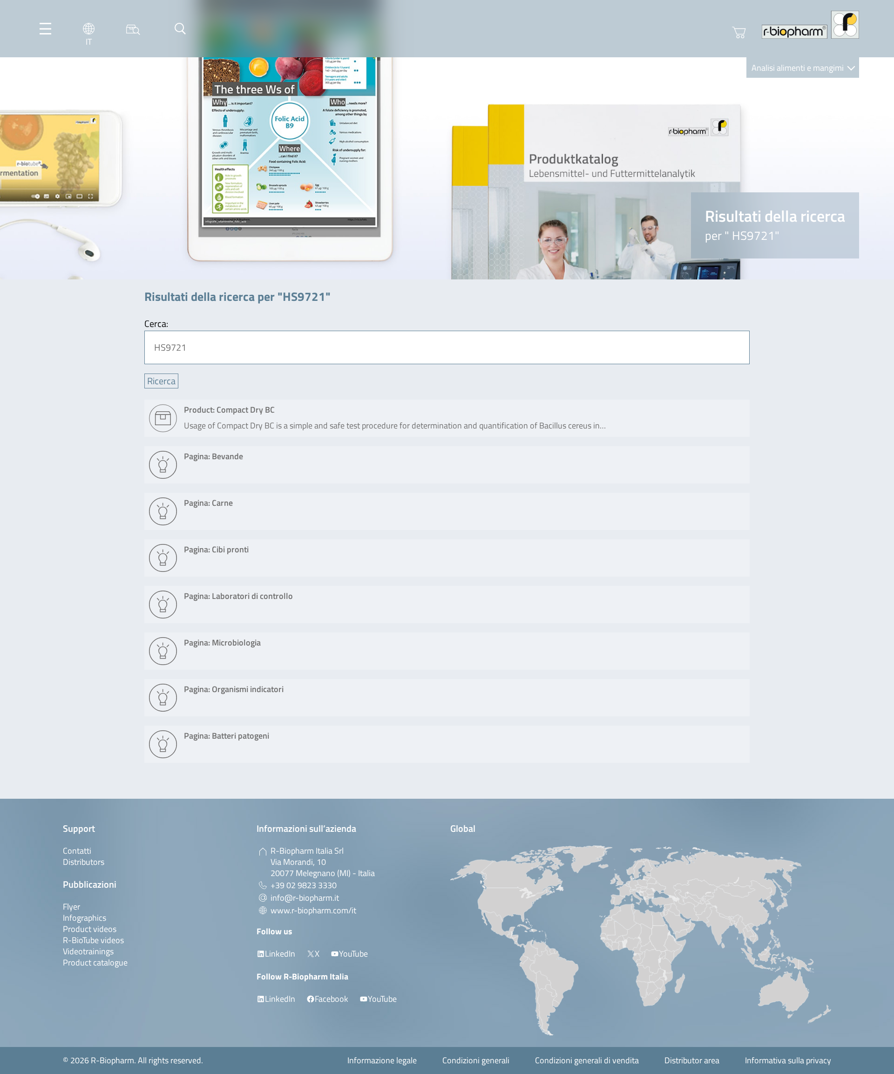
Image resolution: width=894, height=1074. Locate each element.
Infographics (84, 917)
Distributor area (691, 1060)
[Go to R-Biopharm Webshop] (739, 33)
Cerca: (156, 323)
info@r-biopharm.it (305, 897)
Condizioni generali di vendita (587, 1060)
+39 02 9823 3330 (304, 885)
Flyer (71, 906)
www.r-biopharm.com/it (313, 910)
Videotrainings (88, 951)
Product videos (89, 929)
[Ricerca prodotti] (133, 28)
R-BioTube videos (93, 940)
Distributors (83, 862)
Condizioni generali (475, 1060)
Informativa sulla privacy (788, 1060)
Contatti (77, 850)
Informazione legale (382, 1060)
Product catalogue (95, 962)
